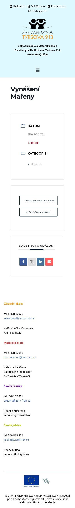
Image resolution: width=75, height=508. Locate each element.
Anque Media (47, 502)
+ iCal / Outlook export (38, 212)
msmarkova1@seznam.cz (20, 357)
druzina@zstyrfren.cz (17, 400)
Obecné (36, 164)
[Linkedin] (40, 262)
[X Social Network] (32, 262)
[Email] (49, 262)
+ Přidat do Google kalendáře (38, 200)
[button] (37, 70)
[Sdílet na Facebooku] (23, 262)
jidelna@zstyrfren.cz (16, 439)
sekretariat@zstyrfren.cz (19, 318)
